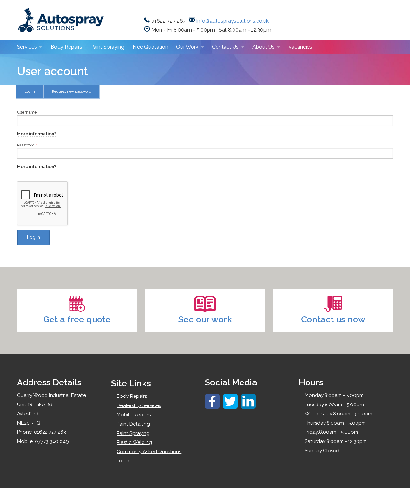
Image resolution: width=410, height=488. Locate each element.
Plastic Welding (134, 442)
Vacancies (300, 47)
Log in (34, 93)
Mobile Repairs (134, 415)
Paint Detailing (133, 424)
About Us (263, 47)
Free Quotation (150, 47)
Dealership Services (139, 405)
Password (27, 145)
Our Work (187, 47)
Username (28, 112)
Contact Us (225, 47)
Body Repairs (66, 47)
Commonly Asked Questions (149, 451)
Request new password (71, 91)
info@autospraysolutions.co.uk (232, 21)
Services (27, 47)
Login (123, 461)
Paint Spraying (107, 47)
